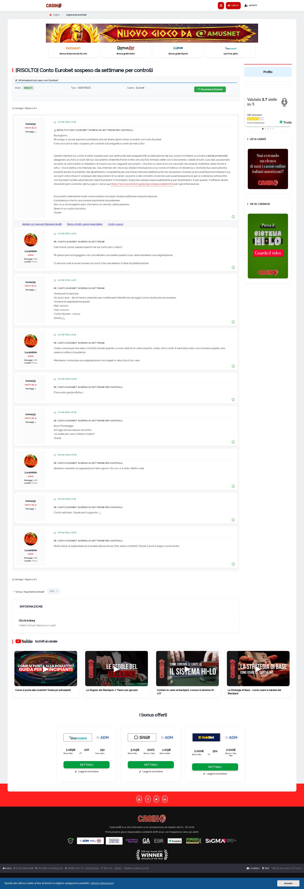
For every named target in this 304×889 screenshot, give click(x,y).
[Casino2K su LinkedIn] (165, 799)
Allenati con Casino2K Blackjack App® (42, 224)
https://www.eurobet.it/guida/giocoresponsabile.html (142, 183)
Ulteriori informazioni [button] (102, 883)
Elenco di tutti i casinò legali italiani (84, 224)
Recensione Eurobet (211, 89)
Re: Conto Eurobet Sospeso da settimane (79, 241)
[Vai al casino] (77, 737)
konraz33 (31, 124)
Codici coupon (115, 224)
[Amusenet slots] (152, 33)
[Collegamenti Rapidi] (221, 5)
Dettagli (86, 764)
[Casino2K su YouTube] (139, 799)
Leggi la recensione (88, 771)
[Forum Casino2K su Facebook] (148, 799)
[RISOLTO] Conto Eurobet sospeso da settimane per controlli (84, 70)
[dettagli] (142, 737)
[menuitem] (265, 868)
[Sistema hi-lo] (268, 169)
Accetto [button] (288, 883)
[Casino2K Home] (54, 5)
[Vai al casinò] (73, 48)
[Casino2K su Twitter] (156, 799)
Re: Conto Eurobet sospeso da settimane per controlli (88, 387)
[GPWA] (193, 841)
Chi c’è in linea (27, 620)
